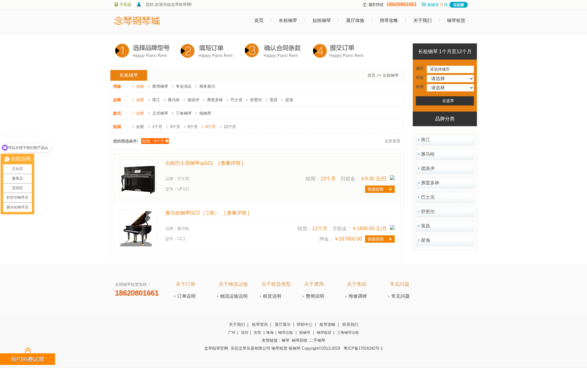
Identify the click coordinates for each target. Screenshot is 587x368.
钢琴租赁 (456, 20)
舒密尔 (256, 100)
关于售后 (357, 284)
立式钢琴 (160, 113)
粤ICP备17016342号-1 (363, 348)
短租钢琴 (321, 20)
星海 (289, 100)
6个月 (193, 126)
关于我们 (422, 20)
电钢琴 (205, 113)
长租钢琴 (288, 20)
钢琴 (286, 340)
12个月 (230, 126)
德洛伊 (193, 100)
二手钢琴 (317, 340)
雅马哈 (174, 100)
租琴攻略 (327, 324)
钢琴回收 (300, 340)
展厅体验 (355, 20)
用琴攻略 (389, 20)
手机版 (125, 4)
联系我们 (350, 324)
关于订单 (185, 284)
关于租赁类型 (276, 284)
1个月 (157, 126)
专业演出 (184, 86)
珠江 (156, 100)
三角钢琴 (184, 113)
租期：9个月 (153, 141)
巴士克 (236, 100)
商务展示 (207, 86)
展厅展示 (283, 324)
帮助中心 (304, 324)
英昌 (274, 100)
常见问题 (399, 284)
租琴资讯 (260, 324)
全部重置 (393, 141)
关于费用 (314, 284)
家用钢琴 (160, 86)
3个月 (175, 126)
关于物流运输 (233, 284)
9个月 (210, 126)
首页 (259, 20)
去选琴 (448, 100)
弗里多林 (215, 100)
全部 (140, 86)
